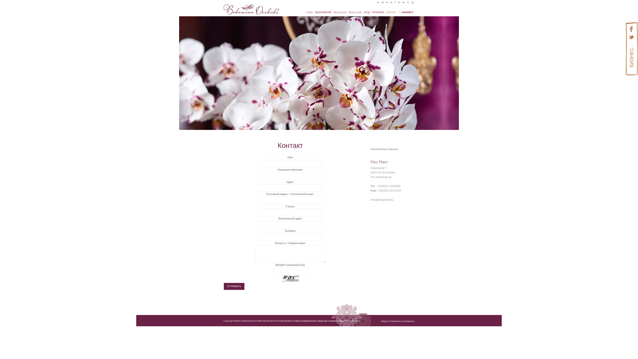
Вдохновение (323, 12)
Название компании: (290, 169)
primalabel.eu (408, 321)
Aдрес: (290, 182)
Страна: (290, 206)
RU (403, 2)
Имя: (290, 157)
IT (395, 2)
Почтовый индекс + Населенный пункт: (290, 194)
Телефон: (290, 230)
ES (399, 2)
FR (387, 2)
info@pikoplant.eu (382, 199)
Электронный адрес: (290, 218)
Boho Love (355, 12)
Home (309, 12)
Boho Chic (340, 12)
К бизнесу (407, 12)
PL (408, 2)
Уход (367, 12)
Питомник (378, 12)
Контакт (391, 12)
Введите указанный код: (290, 264)
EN (412, 2)
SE (391, 2)
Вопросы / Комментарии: (290, 243)
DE (382, 2)
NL (378, 2)
